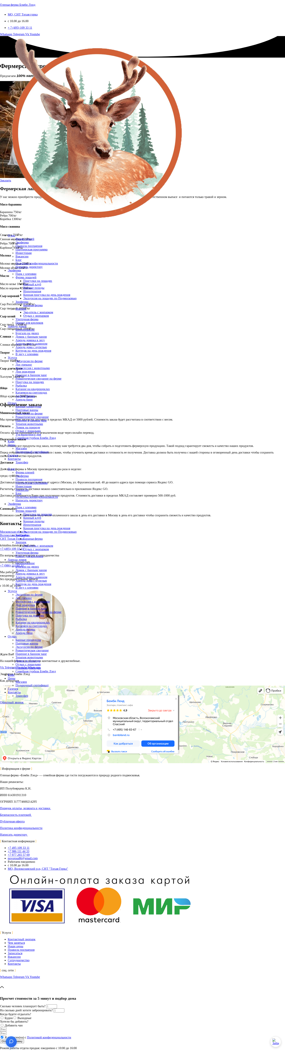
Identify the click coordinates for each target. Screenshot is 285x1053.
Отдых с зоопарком (36, 315)
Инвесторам (24, 253)
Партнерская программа (32, 249)
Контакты (14, 458)
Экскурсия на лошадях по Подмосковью (50, 298)
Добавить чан (14, 1025)
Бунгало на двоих (27, 333)
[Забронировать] (275, 1041)
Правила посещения (29, 246)
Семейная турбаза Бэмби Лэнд (36, 438)
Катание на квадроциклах (33, 389)
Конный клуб (32, 284)
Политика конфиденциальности (37, 263)
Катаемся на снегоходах (31, 392)
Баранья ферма (33, 305)
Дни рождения (25, 371)
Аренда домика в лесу (30, 340)
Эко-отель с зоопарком (38, 312)
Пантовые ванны (27, 410)
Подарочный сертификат (32, 452)
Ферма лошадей (26, 277)
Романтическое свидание (32, 417)
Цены (11, 445)
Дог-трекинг (24, 364)
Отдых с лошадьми (28, 431)
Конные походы (33, 287)
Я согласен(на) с (38, 1037)
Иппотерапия (32, 291)
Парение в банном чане (31, 375)
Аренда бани (24, 399)
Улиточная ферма (27, 319)
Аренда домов (17, 326)
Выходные (24, 1018)
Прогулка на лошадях (30, 382)
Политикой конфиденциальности (49, 1037)
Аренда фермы (25, 396)
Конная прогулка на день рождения (46, 294)
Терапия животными (29, 424)
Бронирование (25, 329)
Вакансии (22, 256)
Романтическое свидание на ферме (38, 378)
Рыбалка (21, 385)
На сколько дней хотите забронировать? (27, 1010)
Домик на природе (28, 427)
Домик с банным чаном (31, 336)
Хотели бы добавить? (14, 1021)
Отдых (12, 403)
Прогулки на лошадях (37, 280)
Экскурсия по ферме (29, 361)
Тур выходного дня (28, 434)
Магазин (21, 448)
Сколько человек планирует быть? (23, 1006)
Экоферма (22, 242)
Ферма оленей (25, 239)
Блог (19, 260)
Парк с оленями (26, 274)
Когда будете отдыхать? (15, 1014)
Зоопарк (21, 308)
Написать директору (29, 267)
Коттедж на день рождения (33, 350)
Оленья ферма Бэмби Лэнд (17, 4)
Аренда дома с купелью (31, 347)
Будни (9, 1018)
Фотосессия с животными (33, 368)
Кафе (11, 441)
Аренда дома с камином (31, 343)
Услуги (12, 357)
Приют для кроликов (29, 322)
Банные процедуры (28, 406)
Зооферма (22, 301)
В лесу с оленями (27, 354)
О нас (11, 235)
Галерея (13, 455)
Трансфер (22, 462)
